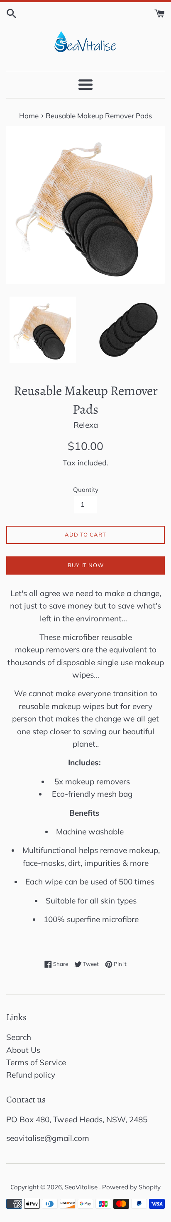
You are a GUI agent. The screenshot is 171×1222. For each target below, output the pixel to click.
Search (18, 1037)
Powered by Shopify (131, 1187)
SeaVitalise (82, 1187)
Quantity (85, 490)
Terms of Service (36, 1062)
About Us (23, 1050)
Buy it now (86, 565)
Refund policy (30, 1075)
